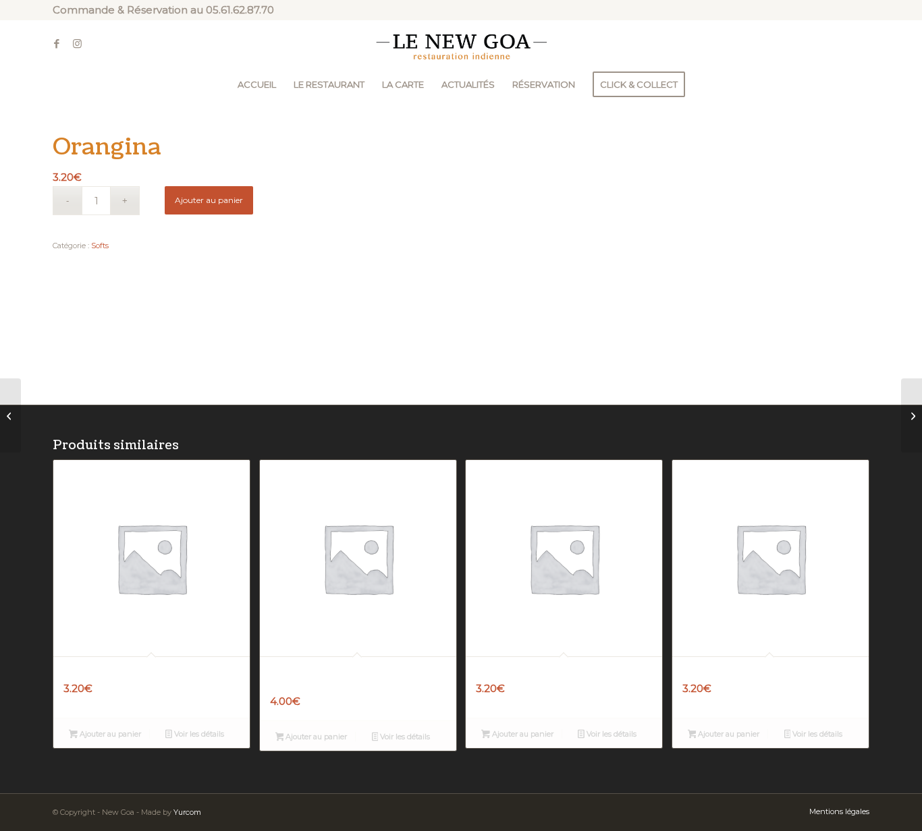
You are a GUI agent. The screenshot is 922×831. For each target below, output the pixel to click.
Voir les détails (198, 734)
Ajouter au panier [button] (109, 734)
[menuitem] (257, 84)
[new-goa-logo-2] (461, 43)
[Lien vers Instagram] (77, 44)
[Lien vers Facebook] (57, 44)
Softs (100, 245)
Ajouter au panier (209, 200)
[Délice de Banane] (10, 415)
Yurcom (187, 812)
